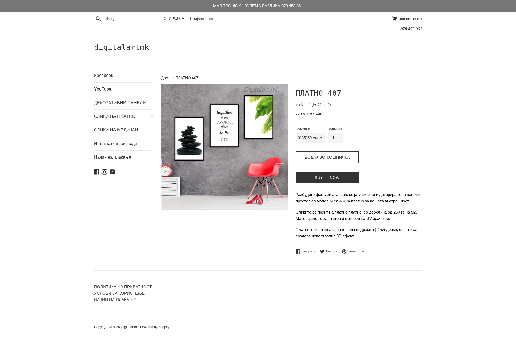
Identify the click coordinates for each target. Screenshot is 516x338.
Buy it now (327, 177)
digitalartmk (121, 47)
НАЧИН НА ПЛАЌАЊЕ (115, 299)
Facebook (103, 75)
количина (335, 129)
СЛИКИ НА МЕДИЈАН (123, 130)
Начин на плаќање (112, 157)
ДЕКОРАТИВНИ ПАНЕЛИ (120, 103)
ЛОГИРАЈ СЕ (172, 19)
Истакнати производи (115, 143)
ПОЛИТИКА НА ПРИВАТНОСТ (123, 286)
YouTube (102, 89)
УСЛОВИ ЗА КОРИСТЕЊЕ (119, 293)
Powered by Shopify (154, 327)
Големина (303, 129)
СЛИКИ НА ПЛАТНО (123, 116)
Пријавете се (201, 19)
